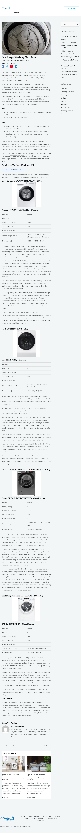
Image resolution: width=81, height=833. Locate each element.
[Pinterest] (11, 66)
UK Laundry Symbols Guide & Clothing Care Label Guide (69, 45)
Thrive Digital (27, 826)
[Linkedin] (16, 66)
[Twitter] (7, 66)
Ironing (63, 101)
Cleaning (64, 88)
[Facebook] (3, 66)
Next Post (44, 746)
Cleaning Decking (67, 92)
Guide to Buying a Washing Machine (12, 775)
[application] (48, 4)
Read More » (6, 798)
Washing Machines (9, 60)
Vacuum (64, 104)
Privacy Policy (40, 820)
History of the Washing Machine (36, 775)
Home (23, 816)
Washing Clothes (67, 111)
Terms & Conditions (37, 818)
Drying (63, 98)
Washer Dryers (66, 107)
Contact (26, 818)
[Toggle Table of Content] (20, 169)
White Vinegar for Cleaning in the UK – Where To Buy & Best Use (70, 54)
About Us (57, 816)
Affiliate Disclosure (52, 818)
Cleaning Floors (66, 95)
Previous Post (10, 746)
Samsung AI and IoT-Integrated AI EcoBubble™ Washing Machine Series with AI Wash (69, 71)
